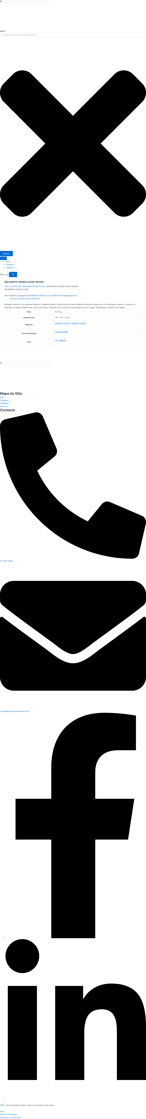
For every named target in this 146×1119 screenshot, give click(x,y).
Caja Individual (61, 332)
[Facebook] (75, 937)
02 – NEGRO (60, 340)
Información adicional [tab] (30, 298)
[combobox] (73, 34)
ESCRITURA (16, 286)
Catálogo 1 (10, 264)
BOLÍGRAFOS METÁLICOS (34, 286)
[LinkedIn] (75, 1099)
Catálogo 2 (10, 267)
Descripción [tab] (15, 298)
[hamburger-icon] (3, 258)
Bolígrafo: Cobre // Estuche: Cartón (70, 323)
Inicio (7, 261)
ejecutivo (73, 295)
